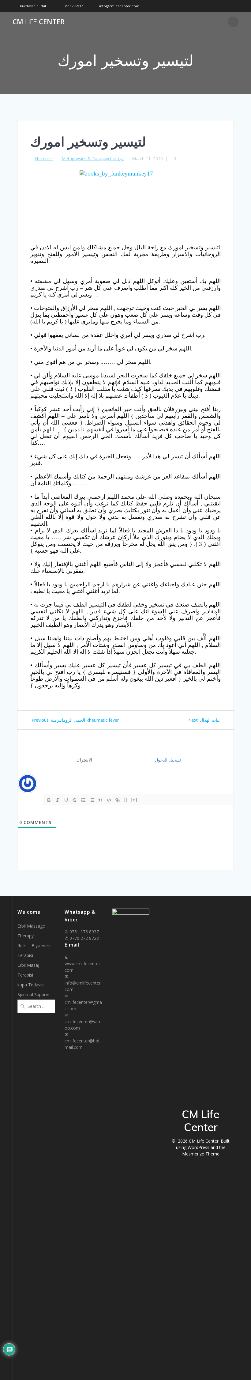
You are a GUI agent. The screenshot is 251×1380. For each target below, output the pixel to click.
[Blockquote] (100, 800)
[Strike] (74, 800)
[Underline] (66, 800)
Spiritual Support (33, 994)
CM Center (39, 21)
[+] (134, 799)
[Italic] (57, 800)
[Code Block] (109, 800)
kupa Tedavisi (30, 985)
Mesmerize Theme (200, 1154)
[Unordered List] (92, 800)
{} (125, 799)
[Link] (117, 800)
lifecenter (44, 158)
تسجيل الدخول (167, 760)
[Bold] (49, 800)
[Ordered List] (83, 800)
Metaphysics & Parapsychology (93, 158)
